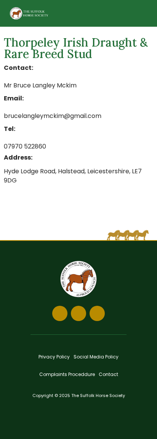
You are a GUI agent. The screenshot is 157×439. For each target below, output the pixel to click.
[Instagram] (78, 313)
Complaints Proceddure (67, 374)
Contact (108, 374)
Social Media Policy (96, 356)
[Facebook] (59, 313)
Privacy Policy (54, 356)
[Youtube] (97, 313)
